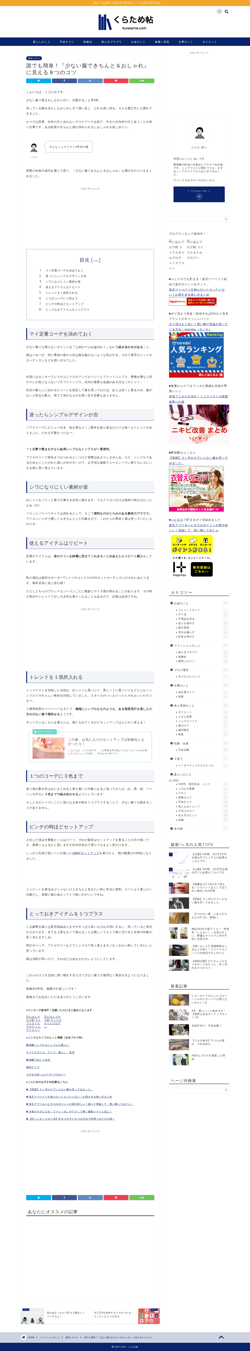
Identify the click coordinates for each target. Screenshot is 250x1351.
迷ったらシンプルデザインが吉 (66, 276)
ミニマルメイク (202, 721)
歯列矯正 (202, 730)
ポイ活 (202, 614)
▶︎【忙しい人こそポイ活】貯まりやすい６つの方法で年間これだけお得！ (70, 1119)
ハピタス (177, 519)
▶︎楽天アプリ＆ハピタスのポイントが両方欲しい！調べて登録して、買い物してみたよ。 (80, 1104)
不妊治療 (202, 750)
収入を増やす (202, 623)
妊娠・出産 (200, 743)
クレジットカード (202, 610)
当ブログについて (202, 676)
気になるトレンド (202, 806)
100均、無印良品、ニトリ (202, 784)
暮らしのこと (42, 41)
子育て (200, 758)
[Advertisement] (58, 217)
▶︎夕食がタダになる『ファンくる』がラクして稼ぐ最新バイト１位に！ (69, 1111)
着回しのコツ (34, 58)
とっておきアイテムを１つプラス (67, 309)
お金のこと (138, 41)
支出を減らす (202, 632)
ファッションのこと (200, 645)
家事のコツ (202, 797)
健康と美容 (162, 41)
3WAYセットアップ (85, 853)
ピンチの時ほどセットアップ (65, 304)
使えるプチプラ (111, 41)
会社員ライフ (202, 692)
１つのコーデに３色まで (62, 298)
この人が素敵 (202, 788)
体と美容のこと (200, 705)
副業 (202, 696)
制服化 (87, 41)
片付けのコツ (202, 811)
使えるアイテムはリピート (63, 287)
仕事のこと (186, 41)
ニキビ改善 (202, 716)
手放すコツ (67, 41)
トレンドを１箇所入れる (62, 292)
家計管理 (202, 627)
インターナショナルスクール (202, 765)
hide (95, 260)
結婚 (202, 820)
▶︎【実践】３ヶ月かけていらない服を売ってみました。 (59, 1089)
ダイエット (209, 41)
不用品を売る (202, 619)
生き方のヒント (202, 815)
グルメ (202, 793)
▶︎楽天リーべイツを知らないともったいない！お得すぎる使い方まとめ (69, 1096)
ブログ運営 (200, 669)
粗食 (202, 734)
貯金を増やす (202, 636)
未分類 (200, 828)
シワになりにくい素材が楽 (63, 281)
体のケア (202, 725)
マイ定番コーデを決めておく (65, 270)
